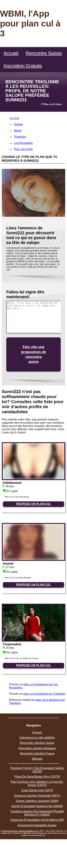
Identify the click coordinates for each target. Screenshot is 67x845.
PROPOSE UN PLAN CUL (33, 503)
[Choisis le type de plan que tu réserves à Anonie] (33, 558)
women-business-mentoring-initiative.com (20, 831)
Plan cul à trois (23, 149)
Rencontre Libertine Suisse (37, 742)
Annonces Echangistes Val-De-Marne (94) (37, 819)
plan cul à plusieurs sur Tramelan (44, 693)
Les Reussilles (23, 143)
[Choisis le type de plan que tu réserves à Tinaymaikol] (33, 639)
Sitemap (37, 758)
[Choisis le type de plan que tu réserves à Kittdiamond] (33, 478)
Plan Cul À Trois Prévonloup (17, 497)
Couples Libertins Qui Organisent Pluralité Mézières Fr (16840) (37, 813)
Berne (18, 130)
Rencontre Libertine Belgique (37, 748)
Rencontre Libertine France (37, 753)
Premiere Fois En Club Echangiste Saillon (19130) (37, 770)
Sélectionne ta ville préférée (37, 737)
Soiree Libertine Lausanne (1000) (37, 800)
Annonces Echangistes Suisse (37, 825)
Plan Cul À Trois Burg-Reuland (18, 577)
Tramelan (20, 136)
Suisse (18, 124)
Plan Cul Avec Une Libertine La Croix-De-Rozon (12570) (37, 783)
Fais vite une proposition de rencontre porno (33, 354)
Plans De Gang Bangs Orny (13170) (37, 776)
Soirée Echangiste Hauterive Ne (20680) (37, 806)
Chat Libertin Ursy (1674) (37, 790)
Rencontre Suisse (44, 53)
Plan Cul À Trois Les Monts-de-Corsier (21, 658)
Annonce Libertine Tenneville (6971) (37, 795)
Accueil (11, 53)
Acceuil (14, 118)
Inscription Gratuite (23, 65)
